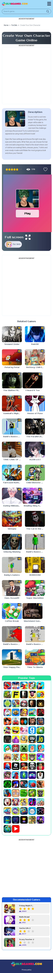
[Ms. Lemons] (24, 757)
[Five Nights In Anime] (32, 721)
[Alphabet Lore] (15, 694)
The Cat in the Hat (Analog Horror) (35, 529)
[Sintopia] (12, 519)
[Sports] (32, 784)
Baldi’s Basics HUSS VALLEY (35, 644)
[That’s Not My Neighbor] (7, 802)
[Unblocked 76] (24, 811)
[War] (32, 820)
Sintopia (12, 529)
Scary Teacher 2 (26, 940)
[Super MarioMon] (35, 588)
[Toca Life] (40, 802)
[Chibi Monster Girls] (35, 473)
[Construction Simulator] (32, 712)
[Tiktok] (32, 802)
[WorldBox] (7, 829)
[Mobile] (32, 748)
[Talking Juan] (40, 793)
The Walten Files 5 (12, 390)
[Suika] (24, 793)
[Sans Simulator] (32, 766)
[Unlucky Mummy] (12, 542)
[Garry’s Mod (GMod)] (32, 730)
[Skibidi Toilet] (40, 775)
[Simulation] (32, 775)
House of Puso (35, 413)
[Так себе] (9, 169)
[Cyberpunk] (40, 712)
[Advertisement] (26, 75)
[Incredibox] (32, 739)
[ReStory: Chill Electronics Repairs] (35, 357)
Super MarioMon (35, 598)
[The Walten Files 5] (12, 380)
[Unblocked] (15, 811)
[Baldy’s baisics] (12, 565)
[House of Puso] (35, 403)
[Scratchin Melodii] (7, 775)
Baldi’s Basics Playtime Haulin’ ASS (12, 644)
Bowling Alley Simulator (33, 506)
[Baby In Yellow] (32, 703)
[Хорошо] (14, 169)
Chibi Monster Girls (35, 483)
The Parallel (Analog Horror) (35, 437)
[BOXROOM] (35, 565)
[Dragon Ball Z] (7, 721)
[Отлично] (17, 169)
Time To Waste (35, 667)
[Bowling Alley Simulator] (32, 496)
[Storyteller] (15, 793)
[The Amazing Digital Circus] (15, 802)
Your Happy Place (12, 667)
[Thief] (24, 802)
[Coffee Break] (12, 611)
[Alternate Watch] (24, 694)
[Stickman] (7, 793)
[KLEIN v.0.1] (35, 450)
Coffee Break (12, 621)
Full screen (14, 237)
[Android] (7, 703)
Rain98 (35, 344)
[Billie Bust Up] (7, 712)
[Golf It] (40, 730)
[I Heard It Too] (32, 380)
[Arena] (15, 703)
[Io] (40, 739)
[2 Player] (15, 685)
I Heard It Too (32, 390)
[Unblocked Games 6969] (7, 820)
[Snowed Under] (12, 334)
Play (27, 213)
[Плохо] (7, 169)
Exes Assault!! (12, 598)
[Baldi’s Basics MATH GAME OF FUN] (35, 542)
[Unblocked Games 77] (15, 820)
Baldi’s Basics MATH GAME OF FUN (35, 552)
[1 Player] (7, 685)
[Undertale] (24, 820)
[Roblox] (15, 766)
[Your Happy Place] (12, 657)
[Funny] (15, 730)
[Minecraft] (24, 748)
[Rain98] (35, 334)
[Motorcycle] (7, 757)
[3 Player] (24, 685)
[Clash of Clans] (24, 712)
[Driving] (15, 721)
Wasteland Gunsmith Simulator (33, 621)
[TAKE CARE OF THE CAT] (12, 450)
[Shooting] (15, 775)
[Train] (7, 811)
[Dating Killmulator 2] (12, 496)
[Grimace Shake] (15, 739)
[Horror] (24, 739)
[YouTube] (15, 829)
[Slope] (7, 784)
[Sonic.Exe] (15, 784)
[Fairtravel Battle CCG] (12, 473)
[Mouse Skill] (15, 757)
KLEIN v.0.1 (34, 460)
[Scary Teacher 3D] (40, 766)
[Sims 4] (24, 775)
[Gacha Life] (24, 730)
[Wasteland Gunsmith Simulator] (32, 611)
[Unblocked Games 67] (40, 811)
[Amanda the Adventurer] (32, 694)
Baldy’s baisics (12, 575)
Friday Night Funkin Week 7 (26, 906)
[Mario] (15, 748)
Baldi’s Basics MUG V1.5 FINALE (12, 437)
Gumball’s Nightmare (12, 413)
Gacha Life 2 (24, 928)
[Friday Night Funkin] (7, 730)
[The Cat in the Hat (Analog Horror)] (35, 519)
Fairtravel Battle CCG (12, 483)
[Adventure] (7, 694)
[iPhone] (7, 748)
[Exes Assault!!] (12, 588)
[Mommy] (40, 748)
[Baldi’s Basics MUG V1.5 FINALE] (12, 426)
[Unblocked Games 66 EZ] (32, 811)
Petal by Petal (12, 367)
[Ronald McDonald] (24, 766)
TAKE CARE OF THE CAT (12, 460)
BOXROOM (35, 575)
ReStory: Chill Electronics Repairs (35, 367)
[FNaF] (40, 721)
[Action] (40, 685)
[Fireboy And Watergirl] (24, 721)
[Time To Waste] (35, 657)
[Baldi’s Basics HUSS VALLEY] (35, 634)
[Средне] (12, 169)
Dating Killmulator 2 (12, 506)
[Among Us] (40, 694)
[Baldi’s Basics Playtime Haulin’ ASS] (12, 634)
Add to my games (44, 169)
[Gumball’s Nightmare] (12, 403)
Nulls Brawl (24, 917)
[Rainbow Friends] (7, 766)
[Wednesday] (40, 820)
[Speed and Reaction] (24, 784)
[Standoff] (40, 784)
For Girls (16, 244)
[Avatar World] (24, 703)
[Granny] (7, 739)
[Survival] (32, 793)
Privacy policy (26, 970)
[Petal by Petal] (12, 357)
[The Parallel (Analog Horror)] (35, 426)
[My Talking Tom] (32, 757)
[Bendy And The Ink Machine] (40, 703)
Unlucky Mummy (11, 552)
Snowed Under (12, 344)
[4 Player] (32, 685)
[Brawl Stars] (15, 712)
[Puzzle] (40, 757)
